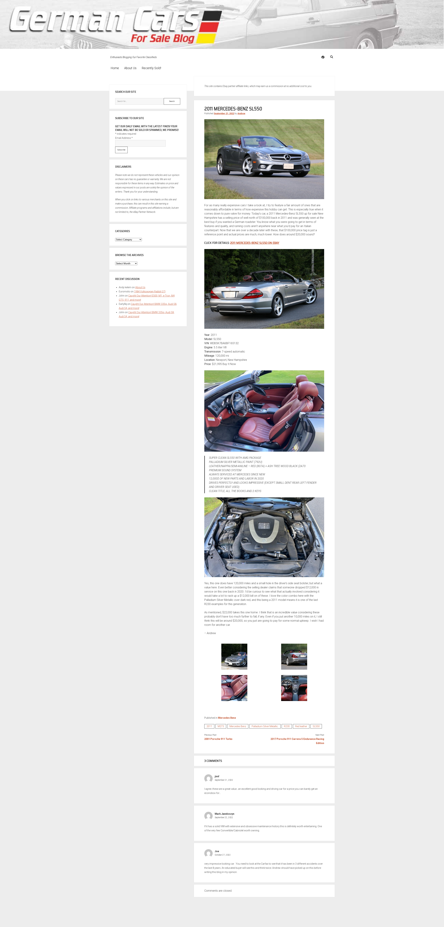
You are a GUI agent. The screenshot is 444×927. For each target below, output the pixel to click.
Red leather (301, 726)
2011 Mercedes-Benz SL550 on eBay (254, 242)
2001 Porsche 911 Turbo (218, 739)
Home (115, 68)
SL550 (316, 726)
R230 (287, 726)
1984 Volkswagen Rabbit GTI (149, 291)
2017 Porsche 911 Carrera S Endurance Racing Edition (297, 741)
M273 (221, 726)
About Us (130, 68)
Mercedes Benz (227, 717)
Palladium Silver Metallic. (265, 726)
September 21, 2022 (224, 113)
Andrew (241, 113)
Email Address (124, 138)
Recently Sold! (151, 68)
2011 (209, 726)
